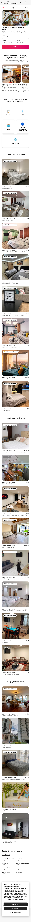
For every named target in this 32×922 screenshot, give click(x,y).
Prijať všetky (15, 904)
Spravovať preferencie (15, 912)
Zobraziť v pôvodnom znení (9, 3)
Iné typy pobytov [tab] (6, 854)
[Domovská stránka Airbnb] (3, 8)
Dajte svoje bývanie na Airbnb (20, 8)
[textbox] (8, 42)
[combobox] (15, 37)
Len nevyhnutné (15, 908)
